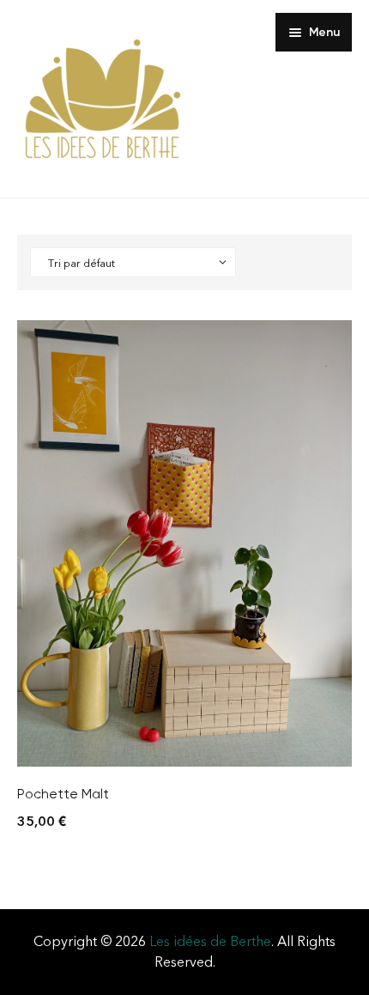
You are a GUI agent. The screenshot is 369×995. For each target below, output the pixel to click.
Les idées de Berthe (210, 941)
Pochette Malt (63, 794)
